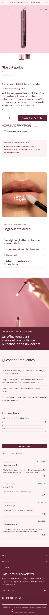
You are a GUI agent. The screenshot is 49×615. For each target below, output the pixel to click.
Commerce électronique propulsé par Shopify (32, 607)
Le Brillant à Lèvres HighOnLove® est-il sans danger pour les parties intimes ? (23, 372)
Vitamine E (11, 255)
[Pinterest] (20, 597)
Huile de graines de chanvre (21, 249)
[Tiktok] (16, 597)
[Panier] (46, 8)
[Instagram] (7, 597)
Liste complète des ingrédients (16, 262)
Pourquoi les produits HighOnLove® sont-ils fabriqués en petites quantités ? (24, 399)
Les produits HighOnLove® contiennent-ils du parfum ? (21, 390)
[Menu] (2, 8)
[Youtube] (11, 597)
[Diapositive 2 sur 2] (27, 56)
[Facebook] (3, 597)
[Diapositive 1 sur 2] (21, 56)
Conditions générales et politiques (24, 612)
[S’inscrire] (44, 590)
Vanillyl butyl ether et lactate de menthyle (22, 241)
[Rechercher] (7, 8)
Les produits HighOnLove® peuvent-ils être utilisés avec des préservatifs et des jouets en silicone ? (23, 381)
